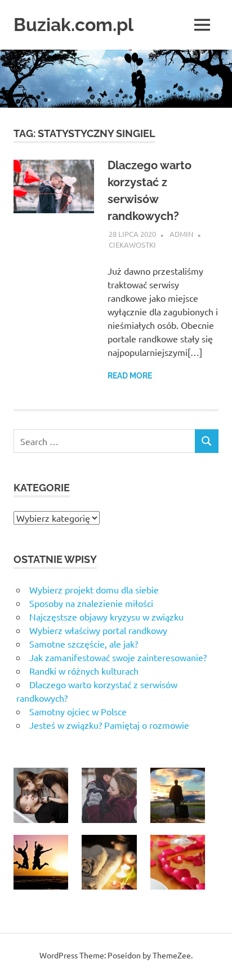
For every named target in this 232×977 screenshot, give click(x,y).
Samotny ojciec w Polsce (78, 711)
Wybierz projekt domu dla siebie (94, 589)
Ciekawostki (132, 244)
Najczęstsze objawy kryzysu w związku (106, 616)
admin (181, 234)
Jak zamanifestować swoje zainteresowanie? (118, 657)
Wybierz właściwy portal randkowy (98, 630)
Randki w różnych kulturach (84, 670)
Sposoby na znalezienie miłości (91, 603)
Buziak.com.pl (73, 24)
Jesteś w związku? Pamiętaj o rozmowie (109, 724)
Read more (130, 375)
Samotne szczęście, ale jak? (83, 643)
